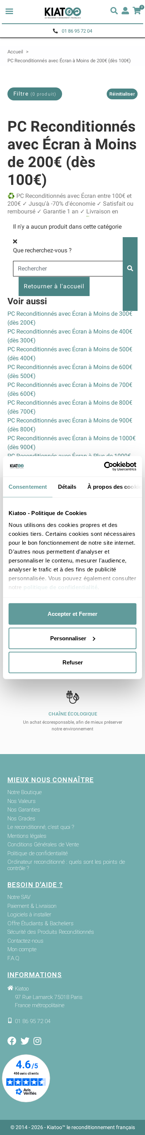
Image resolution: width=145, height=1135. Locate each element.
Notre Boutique (24, 792)
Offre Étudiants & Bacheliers (40, 923)
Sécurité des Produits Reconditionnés (50, 932)
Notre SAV (18, 897)
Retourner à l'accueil (54, 286)
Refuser (72, 662)
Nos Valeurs (21, 801)
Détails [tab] (67, 487)
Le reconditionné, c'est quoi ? (40, 827)
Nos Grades (21, 819)
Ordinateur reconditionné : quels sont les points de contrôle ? (66, 865)
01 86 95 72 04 (77, 31)
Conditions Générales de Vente (43, 845)
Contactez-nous (25, 941)
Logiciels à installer (29, 915)
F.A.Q (13, 958)
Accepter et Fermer (72, 614)
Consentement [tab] (28, 487)
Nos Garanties (23, 810)
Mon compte (21, 949)
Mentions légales (26, 836)
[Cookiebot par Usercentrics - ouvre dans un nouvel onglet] (104, 466)
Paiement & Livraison (32, 906)
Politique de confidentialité (37, 853)
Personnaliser (68, 638)
